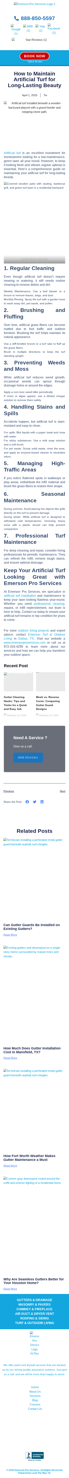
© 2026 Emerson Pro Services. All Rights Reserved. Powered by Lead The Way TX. (34, 1471)
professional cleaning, (49, 603)
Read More (10, 934)
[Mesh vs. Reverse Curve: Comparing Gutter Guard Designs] (50, 681)
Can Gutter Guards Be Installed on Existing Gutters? (31, 927)
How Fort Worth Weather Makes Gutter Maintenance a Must (29, 1158)
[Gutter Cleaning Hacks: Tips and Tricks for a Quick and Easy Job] (18, 681)
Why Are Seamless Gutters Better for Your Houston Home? (33, 1281)
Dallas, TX (26, 638)
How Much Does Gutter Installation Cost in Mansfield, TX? (32, 1050)
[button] (27, 802)
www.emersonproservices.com (24, 642)
